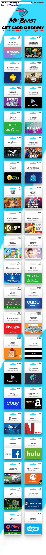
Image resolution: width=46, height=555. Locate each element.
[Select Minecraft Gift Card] (33, 47)
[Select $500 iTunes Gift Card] (33, 122)
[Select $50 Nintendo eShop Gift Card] (33, 222)
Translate (15, 5)
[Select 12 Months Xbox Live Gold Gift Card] (33, 272)
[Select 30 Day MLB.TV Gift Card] (13, 473)
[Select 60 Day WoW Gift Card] (13, 197)
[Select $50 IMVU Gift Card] (33, 247)
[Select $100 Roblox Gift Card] (33, 147)
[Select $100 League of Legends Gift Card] (33, 197)
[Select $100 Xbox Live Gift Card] (13, 122)
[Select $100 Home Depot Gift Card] (13, 347)
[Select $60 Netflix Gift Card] (33, 423)
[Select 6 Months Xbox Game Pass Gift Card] (13, 498)
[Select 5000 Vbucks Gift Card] (13, 97)
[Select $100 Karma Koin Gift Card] (13, 222)
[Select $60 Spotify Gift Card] (13, 423)
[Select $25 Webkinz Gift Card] (13, 247)
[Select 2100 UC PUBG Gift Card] (33, 72)
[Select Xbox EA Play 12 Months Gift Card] (13, 523)
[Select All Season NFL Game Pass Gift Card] (33, 498)
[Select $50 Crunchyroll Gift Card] (33, 473)
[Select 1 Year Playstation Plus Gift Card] (13, 72)
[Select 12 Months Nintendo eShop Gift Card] (13, 322)
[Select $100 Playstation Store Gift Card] (33, 172)
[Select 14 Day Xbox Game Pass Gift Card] (13, 297)
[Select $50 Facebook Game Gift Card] (13, 448)
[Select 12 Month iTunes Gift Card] (13, 47)
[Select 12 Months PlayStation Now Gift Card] (13, 272)
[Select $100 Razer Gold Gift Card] (13, 172)
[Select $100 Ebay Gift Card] (13, 398)
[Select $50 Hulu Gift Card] (33, 448)
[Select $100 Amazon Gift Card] (33, 398)
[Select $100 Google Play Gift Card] (13, 373)
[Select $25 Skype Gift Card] (33, 523)
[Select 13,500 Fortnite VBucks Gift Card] (33, 322)
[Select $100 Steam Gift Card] (13, 147)
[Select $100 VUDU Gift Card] (33, 297)
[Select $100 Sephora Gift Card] (33, 347)
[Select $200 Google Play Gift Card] (33, 97)
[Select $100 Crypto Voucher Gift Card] (33, 373)
